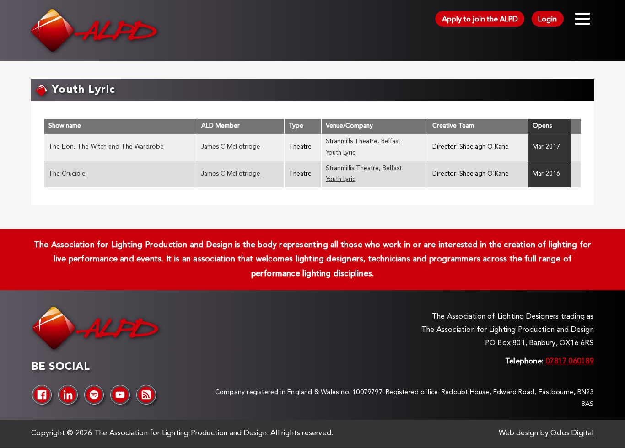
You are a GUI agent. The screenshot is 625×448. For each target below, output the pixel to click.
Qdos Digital (571, 433)
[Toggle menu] (582, 18)
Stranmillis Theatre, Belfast (364, 168)
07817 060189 (569, 361)
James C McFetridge (230, 147)
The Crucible (67, 174)
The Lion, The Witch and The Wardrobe (106, 147)
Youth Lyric (341, 153)
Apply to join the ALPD (480, 19)
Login (547, 19)
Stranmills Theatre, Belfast (363, 141)
